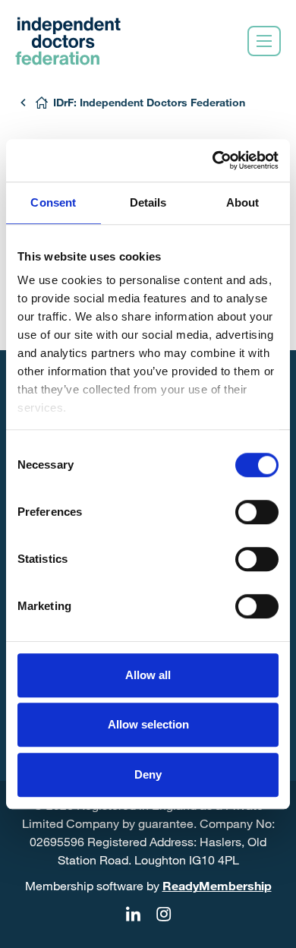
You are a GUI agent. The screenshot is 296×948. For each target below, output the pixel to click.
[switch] (257, 512)
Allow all (148, 674)
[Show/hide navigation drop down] (264, 41)
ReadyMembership (217, 885)
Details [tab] (148, 202)
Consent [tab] (53, 202)
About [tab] (243, 202)
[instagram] (163, 913)
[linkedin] (132, 913)
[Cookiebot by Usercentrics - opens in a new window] (213, 160)
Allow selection (148, 724)
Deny (148, 774)
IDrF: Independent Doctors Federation (149, 102)
